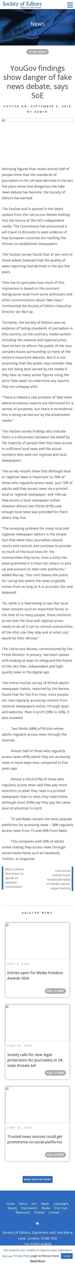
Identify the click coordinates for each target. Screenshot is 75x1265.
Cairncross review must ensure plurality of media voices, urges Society (58, 879)
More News (37, 51)
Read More (37, 1261)
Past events (29, 1208)
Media (46, 1208)
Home (10, 1204)
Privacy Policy (21, 1256)
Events (12, 1208)
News (45, 1204)
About (23, 1204)
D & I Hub (60, 1208)
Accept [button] (66, 1256)
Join (34, 1204)
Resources (23, 1212)
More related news (37, 1179)
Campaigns (61, 1204)
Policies (39, 1212)
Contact (54, 1212)
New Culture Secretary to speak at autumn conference (14, 878)
